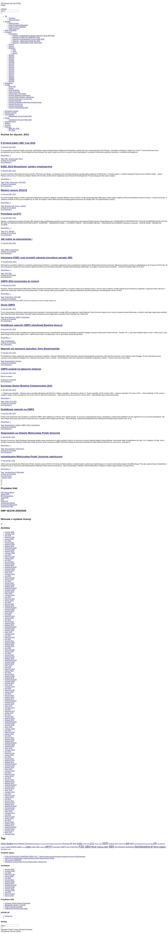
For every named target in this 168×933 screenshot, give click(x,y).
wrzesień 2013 (10, 787)
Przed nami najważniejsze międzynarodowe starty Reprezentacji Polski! (29, 858)
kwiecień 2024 (10, 578)
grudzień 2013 (10, 781)
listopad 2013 (9, 783)
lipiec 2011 (8, 832)
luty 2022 (8, 620)
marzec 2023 (9, 600)
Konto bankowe (14, 90)
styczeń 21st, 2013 (9, 285)
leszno (17, 206)
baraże (30, 843)
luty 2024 (8, 581)
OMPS (7, 250)
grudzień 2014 (10, 760)
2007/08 (11, 81)
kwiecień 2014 (10, 774)
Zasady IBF (5, 498)
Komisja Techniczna (15, 104)
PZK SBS (22, 182)
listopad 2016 (9, 720)
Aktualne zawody (11, 113)
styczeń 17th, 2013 (9, 329)
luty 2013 (8, 799)
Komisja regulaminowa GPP (18, 108)
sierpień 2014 (9, 767)
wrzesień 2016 (10, 723)
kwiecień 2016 (10, 732)
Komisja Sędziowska (16, 106)
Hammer (18, 361)
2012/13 (11, 72)
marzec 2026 (9, 539)
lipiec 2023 (8, 593)
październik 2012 (11, 806)
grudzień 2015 (10, 739)
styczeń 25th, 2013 (9, 218)
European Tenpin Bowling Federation (17, 903)
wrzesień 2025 (10, 549)
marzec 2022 (9, 618)
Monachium (14, 182)
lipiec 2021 (8, 632)
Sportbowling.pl (10, 472)
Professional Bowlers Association (16, 908)
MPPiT (49, 846)
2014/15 (11, 69)
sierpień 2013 (9, 788)
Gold (14, 50)
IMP (128, 843)
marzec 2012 (9, 818)
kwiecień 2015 (10, 753)
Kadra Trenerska (14, 92)
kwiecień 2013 (10, 795)
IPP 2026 (12, 130)
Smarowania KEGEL (8, 503)
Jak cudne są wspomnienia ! (16, 239)
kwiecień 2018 (10, 690)
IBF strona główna (7, 496)
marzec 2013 (9, 797)
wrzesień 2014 (10, 766)
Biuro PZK (12, 86)
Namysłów (56, 847)
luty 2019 (8, 672)
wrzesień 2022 (10, 609)
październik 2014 (11, 764)
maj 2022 (8, 614)
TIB (6, 16)
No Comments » (6, 162)
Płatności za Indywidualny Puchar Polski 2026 (28, 39)
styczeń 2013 (9, 801)
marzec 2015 (9, 755)
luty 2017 (8, 715)
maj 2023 (8, 597)
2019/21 (11, 60)
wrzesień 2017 (10, 702)
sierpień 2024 (9, 571)
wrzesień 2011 (10, 829)
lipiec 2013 (8, 790)
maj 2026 (8, 535)
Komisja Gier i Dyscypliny (17, 93)
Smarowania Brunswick (9, 505)
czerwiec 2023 (10, 595)
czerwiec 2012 (10, 813)
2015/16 (11, 67)
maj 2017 (8, 709)
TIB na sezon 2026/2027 (13, 860)
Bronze (14, 53)
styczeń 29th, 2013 (9, 194)
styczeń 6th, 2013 (9, 460)
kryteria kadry (13, 159)
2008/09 (11, 79)
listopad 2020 (9, 644)
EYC (6, 231)
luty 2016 (8, 736)
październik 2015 (11, 743)
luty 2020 (8, 653)
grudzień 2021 (10, 623)
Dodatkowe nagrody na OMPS (17, 409)
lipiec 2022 (8, 613)
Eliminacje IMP (67, 843)
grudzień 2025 (10, 544)
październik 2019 (11, 660)
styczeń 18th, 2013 (9, 309)
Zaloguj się (8, 916)
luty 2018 (8, 694)
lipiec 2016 (8, 727)
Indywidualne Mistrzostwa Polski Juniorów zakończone (31, 456)
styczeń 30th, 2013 (9, 171)
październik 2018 (11, 679)
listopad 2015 (9, 741)
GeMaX (18, 425)
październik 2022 (11, 607)
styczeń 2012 (9, 822)
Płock (21, 159)
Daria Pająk (43, 843)
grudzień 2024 (10, 564)
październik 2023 (11, 588)
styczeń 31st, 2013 (9, 147)
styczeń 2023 (9, 604)
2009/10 (11, 78)
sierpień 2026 (9, 532)
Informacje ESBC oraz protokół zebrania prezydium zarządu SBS (36, 257)
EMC (75, 844)
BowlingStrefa (10, 361)
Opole (68, 847)
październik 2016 (11, 722)
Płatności (8, 127)
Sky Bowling (120, 847)
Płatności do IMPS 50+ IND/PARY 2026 (26, 37)
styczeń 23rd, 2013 (9, 243)
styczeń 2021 (9, 641)
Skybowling (129, 847)
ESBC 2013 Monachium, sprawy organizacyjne (26, 166)
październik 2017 (11, 701)
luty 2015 (8, 757)
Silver (14, 51)
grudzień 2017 (10, 697)
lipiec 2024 (8, 572)
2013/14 (11, 71)
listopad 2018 (9, 678)
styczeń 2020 (9, 655)
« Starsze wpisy (6, 477)
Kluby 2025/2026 (10, 30)
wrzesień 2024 (10, 569)
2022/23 (11, 57)
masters (23, 206)
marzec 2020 (9, 651)
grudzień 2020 (10, 643)
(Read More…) (6, 155)
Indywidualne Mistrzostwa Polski (144, 843)
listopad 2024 (9, 565)
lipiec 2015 (8, 748)
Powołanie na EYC (11, 213)
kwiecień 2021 (10, 637)
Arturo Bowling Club (21, 844)
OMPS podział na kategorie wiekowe (21, 369)
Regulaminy (9, 83)
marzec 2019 (9, 671)
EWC (88, 843)
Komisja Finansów (15, 100)
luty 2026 (8, 541)
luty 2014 (8, 778)
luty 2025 (8, 560)
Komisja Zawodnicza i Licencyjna (20, 99)
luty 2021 (8, 639)
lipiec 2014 (8, 769)
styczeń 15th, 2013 (9, 373)
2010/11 (11, 76)
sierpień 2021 (9, 630)
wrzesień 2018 (10, 681)
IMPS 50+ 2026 (14, 128)
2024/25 (11, 44)
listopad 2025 (9, 546)
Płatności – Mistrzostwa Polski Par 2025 (26, 41)
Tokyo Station (159, 847)
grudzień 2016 (10, 718)
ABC (6, 159)
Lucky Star (35, 847)
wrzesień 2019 (10, 662)
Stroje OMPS (8, 304)
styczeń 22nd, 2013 (9, 262)
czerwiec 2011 (10, 834)
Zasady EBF (5, 494)
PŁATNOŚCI (13, 34)
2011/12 (11, 74)
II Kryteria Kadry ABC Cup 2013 (18, 143)
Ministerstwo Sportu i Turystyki (15, 905)
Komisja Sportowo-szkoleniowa (19, 95)
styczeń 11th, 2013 (9, 413)
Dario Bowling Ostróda (52, 843)
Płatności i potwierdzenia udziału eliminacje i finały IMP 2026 (33, 35)
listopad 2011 (9, 825)
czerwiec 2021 (10, 634)
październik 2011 (10, 827)
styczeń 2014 (9, 780)
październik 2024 (11, 567)
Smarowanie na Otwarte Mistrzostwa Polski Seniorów (30, 433)
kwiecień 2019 (10, 669)
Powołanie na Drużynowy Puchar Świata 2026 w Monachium (26, 862)
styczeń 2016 (9, 737)
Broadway (37, 843)
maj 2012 (8, 815)
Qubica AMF (102, 847)
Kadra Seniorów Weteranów (18, 25)
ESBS (7, 401)
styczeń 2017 (9, 716)
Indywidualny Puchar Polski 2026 (20, 116)
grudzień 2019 (10, 657)
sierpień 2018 (9, 683)
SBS (111, 846)
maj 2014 (8, 773)
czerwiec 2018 (10, 686)
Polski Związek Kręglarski (14, 907)
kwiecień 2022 (10, 616)
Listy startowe (9, 114)
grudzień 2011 (9, 823)
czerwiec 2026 (10, 534)
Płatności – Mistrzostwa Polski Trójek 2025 (27, 43)
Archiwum (8, 32)
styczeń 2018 (9, 695)
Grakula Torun (113, 843)
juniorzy (3, 847)
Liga (28, 846)
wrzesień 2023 (10, 590)
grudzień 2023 (10, 585)
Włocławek (20, 472)
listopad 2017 (9, 699)
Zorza (8, 849)
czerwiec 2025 (10, 553)
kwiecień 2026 (10, 537)
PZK (2, 499)
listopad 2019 (9, 658)
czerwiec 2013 (10, 792)
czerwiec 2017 (10, 708)
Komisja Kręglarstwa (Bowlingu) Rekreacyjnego (25, 102)
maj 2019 (8, 667)
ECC (60, 843)
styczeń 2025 (9, 562)
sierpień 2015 (9, 746)
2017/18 (11, 64)
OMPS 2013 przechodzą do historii (20, 281)
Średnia (7, 123)
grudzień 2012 (10, 802)
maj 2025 (8, 555)
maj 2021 (8, 636)
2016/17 (11, 65)
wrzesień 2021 (10, 629)
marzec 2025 (9, 558)
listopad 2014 (9, 762)
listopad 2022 (9, 606)
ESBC (7, 182)
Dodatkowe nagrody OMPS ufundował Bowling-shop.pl (31, 325)
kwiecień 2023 (10, 599)
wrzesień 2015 (10, 744)
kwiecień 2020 (10, 650)
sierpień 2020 (9, 646)
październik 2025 (11, 548)
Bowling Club (9, 206)
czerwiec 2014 (10, 771)
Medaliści (12, 48)
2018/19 (11, 62)
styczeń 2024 (9, 583)
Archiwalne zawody (11, 111)
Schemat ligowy (14, 20)
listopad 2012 (9, 804)
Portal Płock (14, 250)
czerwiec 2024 (10, 574)
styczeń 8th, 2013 (9, 437)
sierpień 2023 (9, 592)
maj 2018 (8, 688)
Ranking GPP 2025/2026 (17, 27)
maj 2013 (8, 794)
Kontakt (7, 85)
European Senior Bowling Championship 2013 (26, 385)
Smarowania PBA (7, 506)
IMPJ (132, 844)
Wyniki (7, 118)
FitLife (96, 843)
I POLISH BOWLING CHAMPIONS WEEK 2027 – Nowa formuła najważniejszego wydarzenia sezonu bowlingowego (45, 856)
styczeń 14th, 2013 (9, 390)
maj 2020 (8, 648)
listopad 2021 (9, 625)
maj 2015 (8, 751)
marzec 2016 (9, 734)
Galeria (11, 46)
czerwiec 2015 (10, 750)
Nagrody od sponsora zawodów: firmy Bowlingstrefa (30, 348)
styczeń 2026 (9, 542)
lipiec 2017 (8, 706)
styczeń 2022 (9, 621)
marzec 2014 (9, 776)
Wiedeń (11, 231)
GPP (105, 843)
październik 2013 (11, 785)
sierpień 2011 (9, 831)
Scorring (7, 125)
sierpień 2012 (9, 809)
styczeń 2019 (9, 674)
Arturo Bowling (10, 317)
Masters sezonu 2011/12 (14, 190)
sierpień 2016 (9, 725)
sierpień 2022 (9, 611)
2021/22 (11, 58)
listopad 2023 (9, 586)
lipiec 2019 (8, 665)
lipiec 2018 (8, 685)
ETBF (84, 843)
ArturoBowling (10, 341)
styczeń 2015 (9, 758)
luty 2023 (8, 602)
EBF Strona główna (7, 492)
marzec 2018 (9, 692)
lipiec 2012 (8, 811)
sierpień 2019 (9, 664)
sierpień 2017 (9, 704)
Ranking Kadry (14, 23)
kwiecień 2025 (10, 556)
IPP (155, 843)
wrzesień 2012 (10, 808)
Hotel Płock (122, 843)
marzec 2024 (9, 579)
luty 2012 (8, 820)
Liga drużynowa (10, 121)
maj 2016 (8, 730)
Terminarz (12, 18)
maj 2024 (8, 576)
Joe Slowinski (161, 843)
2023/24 (11, 55)
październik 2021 (11, 627)
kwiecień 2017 (10, 711)
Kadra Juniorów (14, 28)
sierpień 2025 (9, 551)
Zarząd (11, 88)
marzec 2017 (9, 713)
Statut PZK (4, 501)
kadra (8, 847)
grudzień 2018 (10, 676)
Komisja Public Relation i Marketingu (21, 97)
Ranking (7, 21)
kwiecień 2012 (10, 816)
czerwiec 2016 (10, 729)
